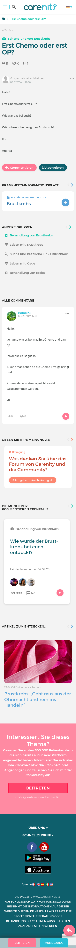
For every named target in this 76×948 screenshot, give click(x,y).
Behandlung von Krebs (27, 273)
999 (19, 593)
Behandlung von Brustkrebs (28, 39)
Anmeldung (54, 942)
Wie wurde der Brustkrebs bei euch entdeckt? (34, 546)
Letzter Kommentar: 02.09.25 (29, 569)
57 (33, 593)
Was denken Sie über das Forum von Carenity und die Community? (37, 464)
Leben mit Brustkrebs (26, 245)
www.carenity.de (45, 896)
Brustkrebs (19, 203)
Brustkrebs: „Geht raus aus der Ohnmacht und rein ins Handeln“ (37, 699)
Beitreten (38, 788)
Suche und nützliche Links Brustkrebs (39, 254)
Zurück (8, 30)
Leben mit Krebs (22, 263)
